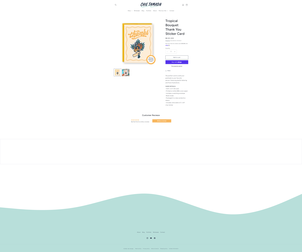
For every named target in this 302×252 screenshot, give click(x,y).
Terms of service (155, 248)
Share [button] (169, 70)
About (139, 232)
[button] (115, 5)
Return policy (138, 248)
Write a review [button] (161, 121)
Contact (162, 232)
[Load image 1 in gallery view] (117, 72)
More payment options (176, 66)
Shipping (167, 40)
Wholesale (156, 232)
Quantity (167, 48)
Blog (143, 232)
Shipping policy (163, 248)
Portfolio (148, 232)
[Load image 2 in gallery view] (125, 72)
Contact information (173, 248)
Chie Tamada (130, 248)
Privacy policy (146, 248)
